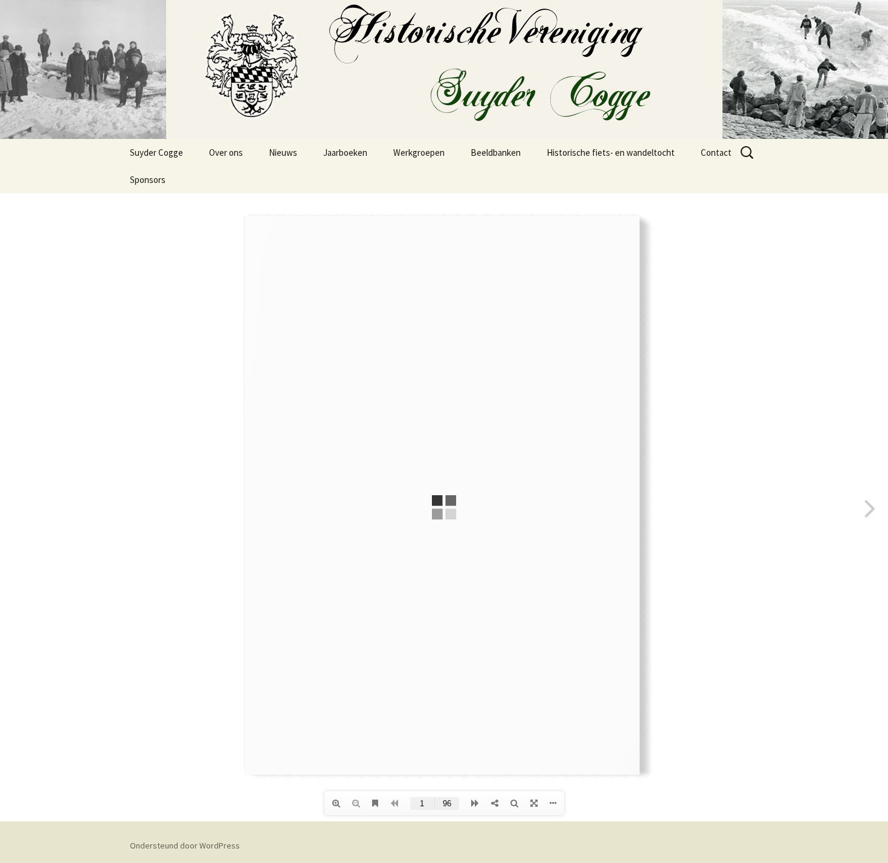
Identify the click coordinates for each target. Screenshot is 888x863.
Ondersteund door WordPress (185, 845)
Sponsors (148, 179)
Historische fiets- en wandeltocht (611, 152)
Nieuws (283, 152)
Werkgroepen (419, 152)
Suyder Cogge (156, 152)
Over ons (226, 152)
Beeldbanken (496, 152)
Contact (716, 152)
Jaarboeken (345, 152)
